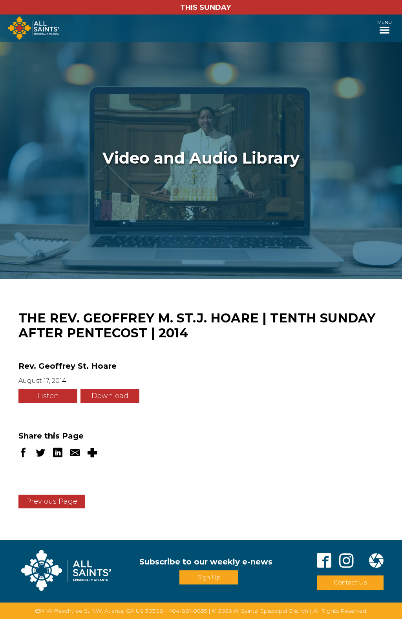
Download (109, 395)
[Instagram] (346, 561)
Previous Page (51, 501)
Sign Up (209, 577)
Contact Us (350, 582)
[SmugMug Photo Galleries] (376, 561)
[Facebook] (324, 561)
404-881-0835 (187, 610)
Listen (48, 395)
